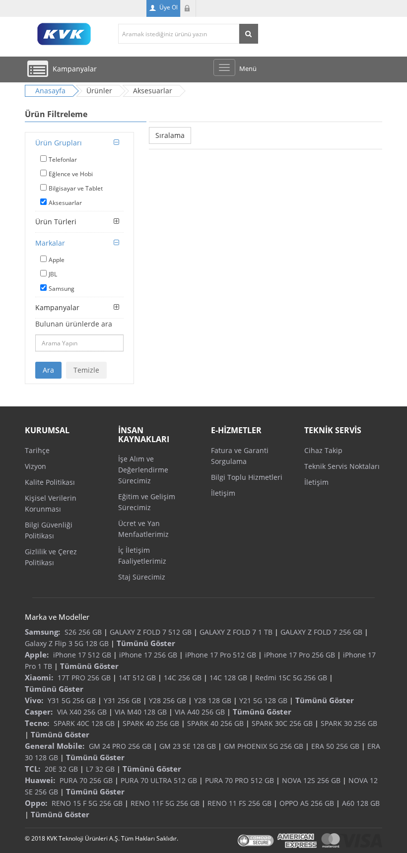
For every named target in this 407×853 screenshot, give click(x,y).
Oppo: (36, 803)
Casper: (39, 712)
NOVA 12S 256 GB (311, 780)
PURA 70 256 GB (86, 780)
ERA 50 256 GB (335, 746)
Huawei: (40, 780)
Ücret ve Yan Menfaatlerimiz (143, 529)
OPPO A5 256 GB (306, 803)
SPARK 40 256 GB (151, 723)
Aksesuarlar (65, 202)
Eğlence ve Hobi (71, 174)
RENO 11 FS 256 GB (239, 803)
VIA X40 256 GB (82, 712)
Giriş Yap (188, 8)
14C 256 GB (183, 677)
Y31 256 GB (122, 700)
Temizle (86, 370)
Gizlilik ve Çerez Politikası (51, 557)
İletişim (223, 493)
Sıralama (170, 135)
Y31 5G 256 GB (72, 700)
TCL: (32, 769)
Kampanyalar (57, 307)
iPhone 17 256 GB (148, 654)
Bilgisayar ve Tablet (76, 188)
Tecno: (37, 723)
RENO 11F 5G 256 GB (165, 803)
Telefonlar (63, 159)
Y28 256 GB (167, 700)
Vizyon (35, 466)
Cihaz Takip (323, 450)
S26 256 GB (83, 632)
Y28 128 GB (212, 700)
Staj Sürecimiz (141, 577)
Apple (57, 260)
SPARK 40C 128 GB (84, 723)
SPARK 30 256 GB (349, 723)
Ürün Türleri (55, 221)
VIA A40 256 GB (200, 712)
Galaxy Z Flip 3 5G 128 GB (67, 643)
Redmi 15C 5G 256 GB (291, 677)
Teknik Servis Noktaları (342, 466)
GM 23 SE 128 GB (187, 746)
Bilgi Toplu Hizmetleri (246, 477)
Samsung (61, 288)
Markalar (50, 243)
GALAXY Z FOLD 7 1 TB (236, 632)
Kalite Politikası (50, 482)
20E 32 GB (61, 769)
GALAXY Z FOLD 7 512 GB (151, 632)
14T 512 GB (137, 677)
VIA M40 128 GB (141, 712)
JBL (53, 274)
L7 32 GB (100, 769)
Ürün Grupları (58, 142)
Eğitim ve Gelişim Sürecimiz (146, 502)
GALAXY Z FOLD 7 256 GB (321, 632)
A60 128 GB (361, 803)
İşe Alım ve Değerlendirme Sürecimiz (143, 469)
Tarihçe (37, 450)
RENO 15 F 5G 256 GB (87, 803)
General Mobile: (54, 746)
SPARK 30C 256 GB (282, 723)
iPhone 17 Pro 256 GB (299, 654)
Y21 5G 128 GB (263, 700)
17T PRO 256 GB (84, 677)
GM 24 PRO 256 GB (120, 746)
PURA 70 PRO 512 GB (239, 780)
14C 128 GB (228, 677)
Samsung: (42, 632)
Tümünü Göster (146, 643)
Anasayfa (50, 90)
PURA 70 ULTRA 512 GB (159, 780)
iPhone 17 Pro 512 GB (220, 654)
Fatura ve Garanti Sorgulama (240, 456)
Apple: (37, 654)
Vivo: (34, 700)
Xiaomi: (39, 677)
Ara (48, 370)
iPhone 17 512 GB (82, 654)
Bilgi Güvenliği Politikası (48, 530)
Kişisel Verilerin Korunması (50, 503)
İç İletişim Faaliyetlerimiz (142, 555)
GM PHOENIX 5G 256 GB (263, 746)
